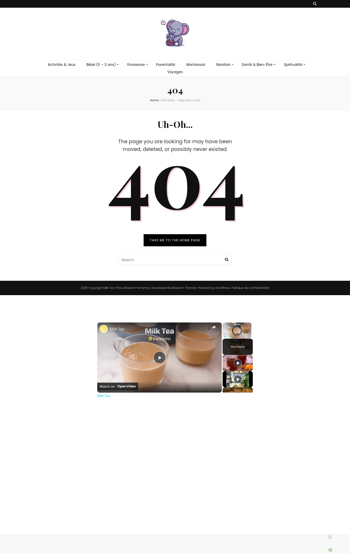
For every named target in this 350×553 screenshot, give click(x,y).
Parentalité (165, 64)
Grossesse (136, 64)
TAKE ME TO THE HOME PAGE (175, 240)
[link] (104, 329)
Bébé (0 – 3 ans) (101, 64)
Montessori (195, 64)
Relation (223, 64)
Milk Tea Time (113, 288)
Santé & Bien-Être (257, 64)
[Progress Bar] (237, 333)
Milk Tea (117, 329)
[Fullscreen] (248, 336)
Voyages (175, 71)
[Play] (225, 336)
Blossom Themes (184, 288)
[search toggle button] (315, 4)
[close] (330, 537)
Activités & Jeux (61, 64)
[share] (213, 327)
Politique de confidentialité (250, 288)
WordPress (222, 288)
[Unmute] (229, 336)
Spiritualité (293, 64)
